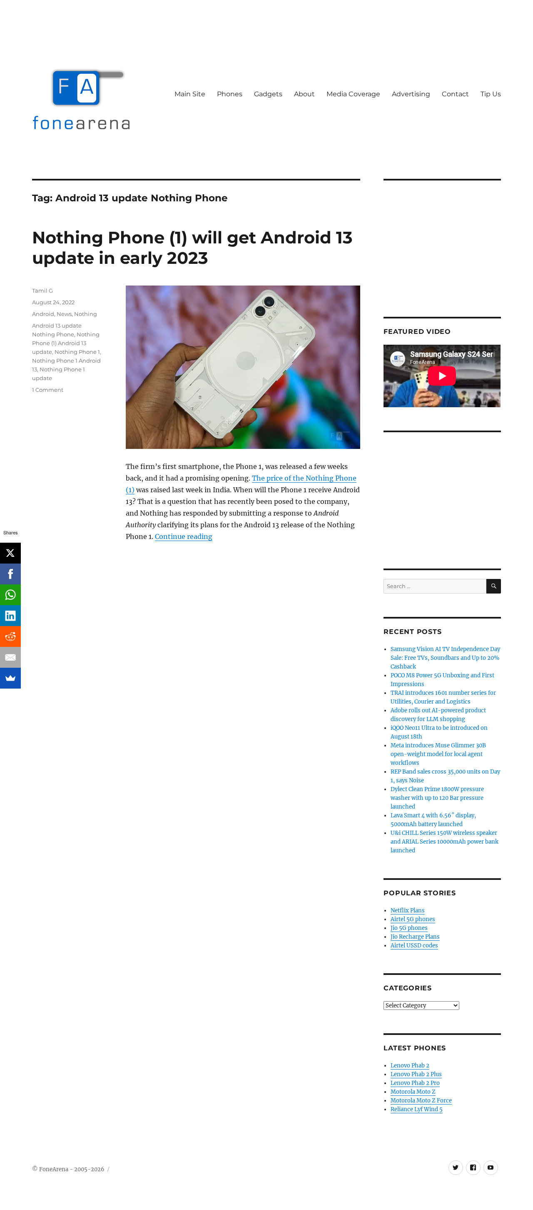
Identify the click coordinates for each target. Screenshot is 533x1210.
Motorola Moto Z (413, 1091)
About (304, 94)
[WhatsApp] (10, 594)
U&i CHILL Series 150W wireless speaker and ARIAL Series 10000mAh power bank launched (444, 841)
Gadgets (268, 94)
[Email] (10, 657)
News (64, 314)
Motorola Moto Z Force (421, 1100)
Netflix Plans (408, 910)
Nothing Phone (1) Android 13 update (66, 343)
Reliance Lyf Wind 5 (417, 1109)
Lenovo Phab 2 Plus (416, 1074)
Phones (229, 94)
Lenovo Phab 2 (410, 1065)
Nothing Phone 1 (77, 351)
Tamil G (42, 290)
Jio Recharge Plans (415, 936)
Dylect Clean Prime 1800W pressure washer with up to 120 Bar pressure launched (437, 798)
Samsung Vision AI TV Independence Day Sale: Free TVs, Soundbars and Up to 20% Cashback (445, 658)
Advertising (411, 94)
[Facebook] (10, 574)
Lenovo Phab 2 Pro (415, 1083)
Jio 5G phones (409, 928)
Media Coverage (353, 94)
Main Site (189, 94)
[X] (10, 553)
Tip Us (491, 94)
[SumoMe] (10, 678)
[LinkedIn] (10, 615)
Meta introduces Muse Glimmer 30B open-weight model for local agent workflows (438, 754)
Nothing (85, 314)
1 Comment (47, 389)
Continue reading (183, 536)
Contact (455, 94)
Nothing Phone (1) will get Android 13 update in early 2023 (192, 247)
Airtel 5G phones (413, 919)
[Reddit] (10, 636)
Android (43, 314)
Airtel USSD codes (414, 945)
